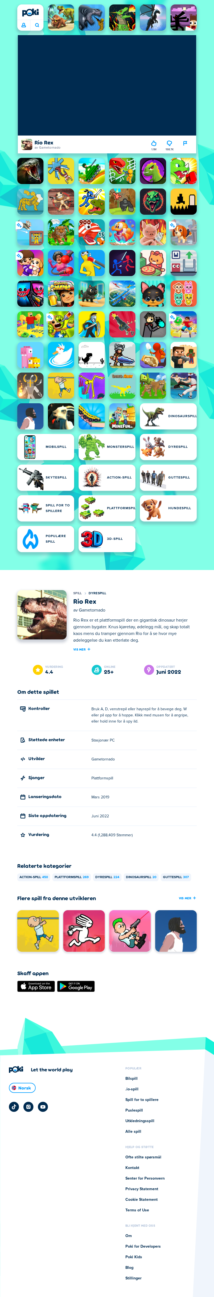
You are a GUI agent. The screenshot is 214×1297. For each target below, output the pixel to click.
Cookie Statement (141, 1200)
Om (128, 1236)
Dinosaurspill (141, 877)
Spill (77, 593)
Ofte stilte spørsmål (143, 1157)
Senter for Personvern (145, 1178)
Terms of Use (137, 1210)
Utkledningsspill (139, 1121)
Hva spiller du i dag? (36, 25)
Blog (129, 1268)
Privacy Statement (141, 1189)
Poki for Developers (143, 1246)
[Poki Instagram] (28, 1107)
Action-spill (34, 877)
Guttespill (176, 877)
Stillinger (133, 1278)
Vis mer (79, 649)
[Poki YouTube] (43, 1107)
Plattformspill (72, 877)
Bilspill (131, 1079)
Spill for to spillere (142, 1100)
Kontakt (132, 1168)
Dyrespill (97, 593)
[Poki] (30, 12)
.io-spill (131, 1089)
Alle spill (133, 1132)
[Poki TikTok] (14, 1107)
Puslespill (134, 1110)
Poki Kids (133, 1257)
